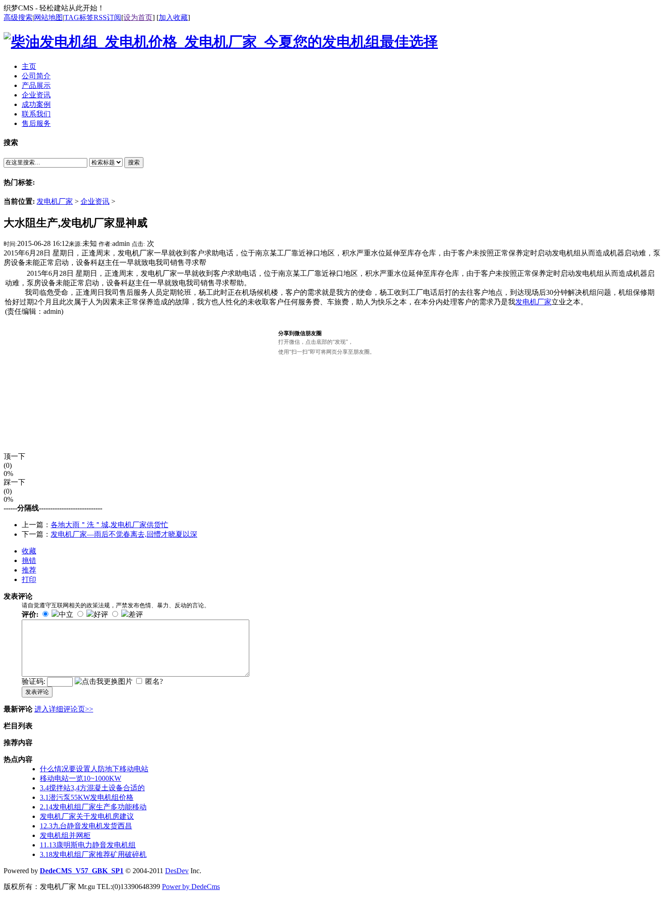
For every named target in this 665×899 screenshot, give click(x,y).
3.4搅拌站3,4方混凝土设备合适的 (92, 788)
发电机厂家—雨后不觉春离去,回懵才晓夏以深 (124, 534)
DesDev (177, 871)
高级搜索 (18, 17)
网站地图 (48, 17)
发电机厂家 (55, 201)
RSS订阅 (107, 17)
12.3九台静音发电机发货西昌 (86, 826)
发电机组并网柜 (65, 835)
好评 (101, 614)
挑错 (29, 560)
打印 (29, 579)
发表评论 (37, 691)
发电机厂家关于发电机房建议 (87, 816)
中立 (66, 614)
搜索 (134, 162)
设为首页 (138, 17)
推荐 (29, 570)
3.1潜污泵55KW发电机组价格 (86, 797)
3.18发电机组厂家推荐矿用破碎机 (93, 854)
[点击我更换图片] (104, 682)
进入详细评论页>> (63, 709)
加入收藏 (173, 17)
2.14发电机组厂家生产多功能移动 (93, 807)
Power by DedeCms (191, 886)
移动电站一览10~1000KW (80, 778)
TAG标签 (79, 17)
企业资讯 (95, 201)
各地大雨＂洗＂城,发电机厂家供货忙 (109, 525)
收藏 (29, 551)
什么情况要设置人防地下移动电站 (94, 769)
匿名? (154, 681)
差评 (135, 614)
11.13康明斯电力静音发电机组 (88, 845)
